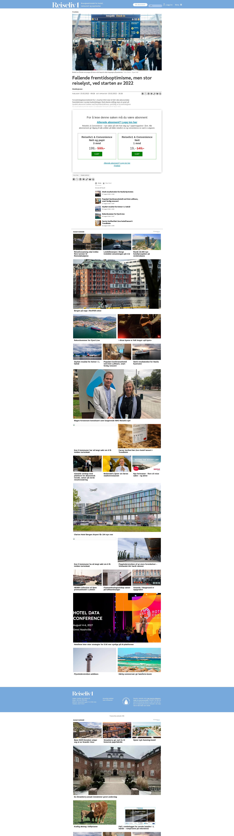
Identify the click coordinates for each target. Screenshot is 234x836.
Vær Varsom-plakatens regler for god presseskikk (147, 722)
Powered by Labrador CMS (117, 739)
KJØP (97, 154)
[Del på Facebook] (142, 93)
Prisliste (117, 166)
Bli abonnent (140, 4)
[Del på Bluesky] (157, 93)
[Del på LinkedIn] (148, 93)
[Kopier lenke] (154, 93)
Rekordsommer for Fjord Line (113, 214)
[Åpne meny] (178, 5)
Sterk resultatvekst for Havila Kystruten (117, 192)
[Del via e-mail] (151, 93)
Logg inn (169, 5)
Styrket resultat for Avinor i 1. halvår (116, 206)
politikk (76, 175)
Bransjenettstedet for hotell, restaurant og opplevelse (92, 4)
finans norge (85, 175)
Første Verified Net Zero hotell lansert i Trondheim (117, 222)
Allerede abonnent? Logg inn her (117, 122)
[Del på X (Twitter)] (145, 93)
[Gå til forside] (65, 5)
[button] (98, 183)
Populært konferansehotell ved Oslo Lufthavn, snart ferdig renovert (120, 200)
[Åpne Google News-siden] (160, 93)
